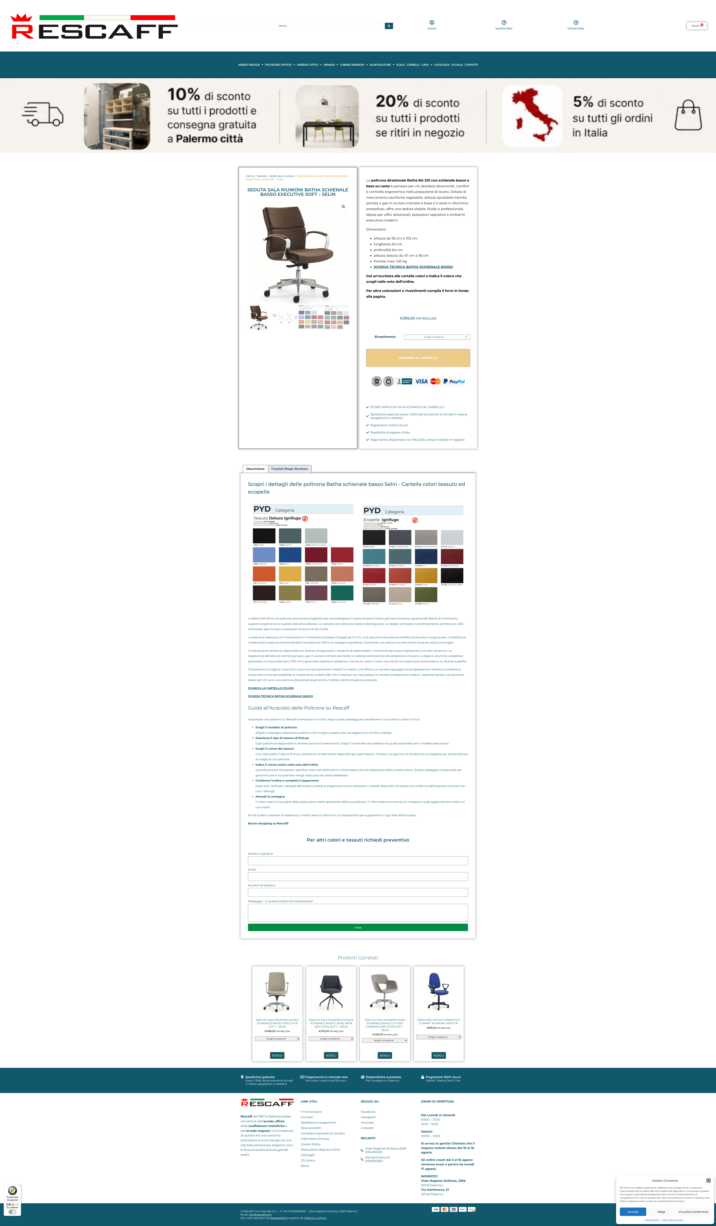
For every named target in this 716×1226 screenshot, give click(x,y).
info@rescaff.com (260, 1214)
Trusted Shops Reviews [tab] (289, 469)
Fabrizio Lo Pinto (315, 1218)
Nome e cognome (260, 853)
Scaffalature (380, 64)
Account (432, 28)
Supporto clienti (503, 28)
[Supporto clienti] (504, 22)
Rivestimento (385, 337)
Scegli (277, 1055)
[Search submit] (389, 26)
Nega (661, 1212)
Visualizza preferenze (693, 1212)
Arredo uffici (307, 64)
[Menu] (19, 1186)
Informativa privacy (673, 1219)
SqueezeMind (278, 1218)
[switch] (12, 1212)
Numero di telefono (261, 885)
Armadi (329, 64)
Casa (425, 64)
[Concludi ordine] (576, 22)
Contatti (471, 64)
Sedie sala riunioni (281, 176)
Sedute (262, 176)
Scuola (457, 64)
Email (252, 869)
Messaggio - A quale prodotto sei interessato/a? (280, 901)
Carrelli (413, 64)
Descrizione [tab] (255, 469)
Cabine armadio (352, 64)
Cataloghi (442, 64)
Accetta (633, 1212)
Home (250, 176)
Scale (400, 64)
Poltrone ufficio (278, 64)
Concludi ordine (576, 28)
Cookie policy (652, 1219)
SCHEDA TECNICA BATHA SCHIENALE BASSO (413, 267)
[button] (708, 1180)
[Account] (431, 22)
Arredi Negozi (249, 64)
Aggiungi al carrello (418, 358)
